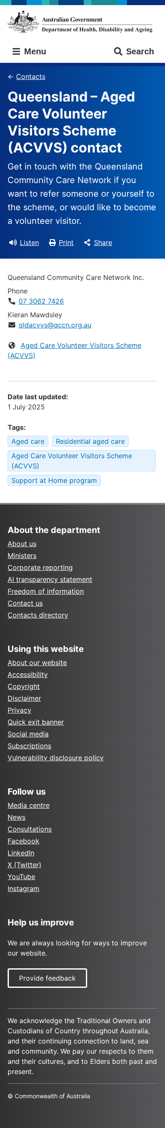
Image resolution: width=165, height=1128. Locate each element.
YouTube (21, 876)
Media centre (29, 805)
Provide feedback (47, 978)
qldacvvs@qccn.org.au (55, 325)
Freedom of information (46, 591)
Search (140, 51)
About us (22, 543)
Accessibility (28, 674)
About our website (37, 662)
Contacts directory (38, 615)
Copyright (24, 686)
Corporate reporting (40, 567)
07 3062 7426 (41, 301)
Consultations (30, 829)
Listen (29, 242)
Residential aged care (90, 441)
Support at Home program (54, 480)
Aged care (27, 441)
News (16, 817)
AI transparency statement (50, 579)
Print (66, 242)
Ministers (22, 555)
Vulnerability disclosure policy (56, 757)
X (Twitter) (24, 864)
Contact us (25, 603)
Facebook (23, 841)
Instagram (23, 888)
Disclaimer (24, 698)
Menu (34, 51)
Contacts (30, 76)
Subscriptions (29, 746)
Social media (28, 734)
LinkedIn (21, 853)
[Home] (82, 21)
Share (103, 242)
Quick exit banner (36, 722)
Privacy (19, 710)
